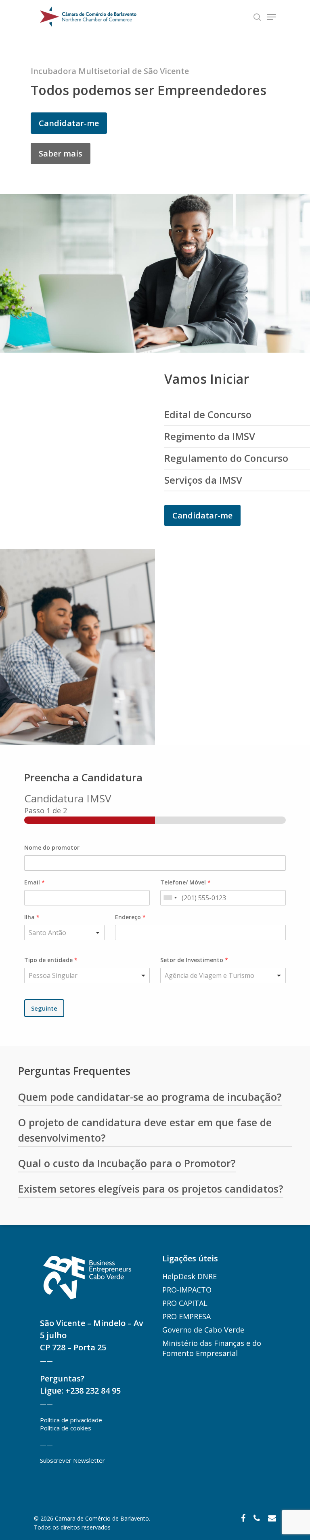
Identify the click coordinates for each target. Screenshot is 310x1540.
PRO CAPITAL (184, 1303)
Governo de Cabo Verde (203, 1330)
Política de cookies (65, 1428)
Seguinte (44, 1008)
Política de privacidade (71, 1420)
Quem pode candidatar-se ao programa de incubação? (150, 1097)
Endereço (130, 917)
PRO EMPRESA (186, 1316)
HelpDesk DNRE (189, 1276)
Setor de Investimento (194, 960)
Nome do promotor (52, 847)
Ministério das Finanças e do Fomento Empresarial (211, 1348)
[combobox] (170, 898)
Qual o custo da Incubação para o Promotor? (127, 1163)
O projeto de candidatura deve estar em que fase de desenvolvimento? (145, 1129)
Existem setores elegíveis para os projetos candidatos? (150, 1188)
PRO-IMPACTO (187, 1290)
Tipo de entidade (51, 960)
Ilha (32, 917)
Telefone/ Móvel (185, 882)
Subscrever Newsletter (72, 1460)
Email (34, 882)
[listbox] (87, 975)
